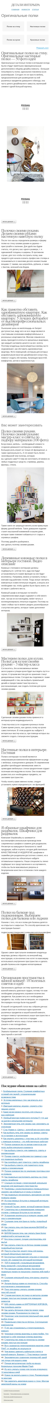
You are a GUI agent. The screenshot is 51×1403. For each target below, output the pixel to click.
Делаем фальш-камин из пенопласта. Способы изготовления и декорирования (24, 1285)
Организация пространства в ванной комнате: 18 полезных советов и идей (23, 980)
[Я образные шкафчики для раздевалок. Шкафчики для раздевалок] (25, 888)
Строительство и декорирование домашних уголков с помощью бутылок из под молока (23, 1211)
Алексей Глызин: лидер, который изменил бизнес (27, 1206)
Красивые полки (37, 39)
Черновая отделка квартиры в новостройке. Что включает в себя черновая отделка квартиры (25, 1335)
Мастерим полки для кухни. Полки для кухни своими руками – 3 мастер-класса (22, 661)
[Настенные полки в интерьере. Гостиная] (25, 801)
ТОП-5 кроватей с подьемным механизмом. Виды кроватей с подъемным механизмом (22, 1264)
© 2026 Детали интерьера (12, 1390)
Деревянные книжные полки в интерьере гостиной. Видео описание (24, 560)
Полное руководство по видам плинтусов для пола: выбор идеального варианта (23, 1146)
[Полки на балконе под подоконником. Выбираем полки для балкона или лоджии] (25, 942)
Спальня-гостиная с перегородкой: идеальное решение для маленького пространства (24, 1184)
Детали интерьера (25, 5)
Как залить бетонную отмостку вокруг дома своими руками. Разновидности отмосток (22, 1311)
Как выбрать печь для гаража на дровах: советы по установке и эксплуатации (24, 1134)
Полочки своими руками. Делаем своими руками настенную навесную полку (22, 233)
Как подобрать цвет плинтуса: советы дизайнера (26, 1162)
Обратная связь (8, 1400)
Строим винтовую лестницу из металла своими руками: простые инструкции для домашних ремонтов (24, 1298)
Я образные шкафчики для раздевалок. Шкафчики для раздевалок (21, 830)
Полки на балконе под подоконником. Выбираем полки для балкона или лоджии (24, 915)
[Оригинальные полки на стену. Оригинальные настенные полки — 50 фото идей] (25, 154)
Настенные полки (37, 26)
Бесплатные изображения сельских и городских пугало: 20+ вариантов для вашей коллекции (24, 1258)
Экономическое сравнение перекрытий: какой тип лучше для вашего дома (24, 1359)
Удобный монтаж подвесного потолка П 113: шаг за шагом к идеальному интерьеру (24, 1119)
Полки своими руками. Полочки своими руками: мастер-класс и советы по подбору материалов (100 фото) (25, 435)
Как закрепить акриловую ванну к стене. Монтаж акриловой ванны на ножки (25, 1382)
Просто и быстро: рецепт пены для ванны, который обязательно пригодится (22, 1252)
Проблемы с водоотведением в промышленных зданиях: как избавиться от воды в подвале (25, 1190)
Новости (26, 9)
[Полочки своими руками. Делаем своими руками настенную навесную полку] (25, 283)
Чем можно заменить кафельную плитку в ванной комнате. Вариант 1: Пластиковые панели (24, 1353)
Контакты (6, 1394)
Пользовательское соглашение (19, 1394)
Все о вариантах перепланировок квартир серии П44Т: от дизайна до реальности (25, 1347)
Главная (15, 9)
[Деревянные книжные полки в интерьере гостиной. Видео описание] (25, 629)
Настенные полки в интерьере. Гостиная (24, 751)
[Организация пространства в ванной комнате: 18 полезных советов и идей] (25, 1055)
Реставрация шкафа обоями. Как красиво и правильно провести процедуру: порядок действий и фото (25, 1271)
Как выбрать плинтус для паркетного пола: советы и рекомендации (22, 1166)
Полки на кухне (13, 39)
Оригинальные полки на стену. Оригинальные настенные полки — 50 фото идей (24, 55)
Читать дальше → (9, 221)
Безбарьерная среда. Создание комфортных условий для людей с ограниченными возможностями (23, 1094)
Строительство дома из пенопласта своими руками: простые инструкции (22, 1341)
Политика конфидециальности (13, 1397)
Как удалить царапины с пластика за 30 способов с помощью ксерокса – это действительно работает (25, 1140)
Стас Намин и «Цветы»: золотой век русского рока (26, 1129)
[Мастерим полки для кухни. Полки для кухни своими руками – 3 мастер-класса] (25, 703)
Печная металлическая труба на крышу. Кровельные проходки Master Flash (21, 1365)
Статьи (35, 9)
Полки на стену (13, 26)
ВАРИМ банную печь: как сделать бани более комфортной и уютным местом (23, 1234)
